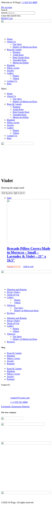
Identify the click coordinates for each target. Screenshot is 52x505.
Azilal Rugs (18, 55)
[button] (26, 10)
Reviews (11, 313)
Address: (5, 391)
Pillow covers (13, 68)
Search (4, 13)
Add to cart (28, 266)
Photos (16, 76)
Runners (16, 52)
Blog (9, 83)
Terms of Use (13, 295)
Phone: (4, 402)
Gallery (10, 73)
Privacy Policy (13, 292)
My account (6, 7)
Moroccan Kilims (21, 62)
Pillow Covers (13, 358)
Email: (4, 398)
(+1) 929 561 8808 (19, 402)
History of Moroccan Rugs (25, 47)
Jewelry (10, 70)
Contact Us (12, 81)
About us (11, 305)
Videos (16, 78)
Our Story (17, 44)
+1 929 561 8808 (29, 2)
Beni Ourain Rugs (21, 57)
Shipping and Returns (17, 289)
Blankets (11, 65)
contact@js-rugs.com (20, 398)
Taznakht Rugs (19, 60)
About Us (11, 41)
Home (10, 39)
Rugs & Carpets (14, 49)
